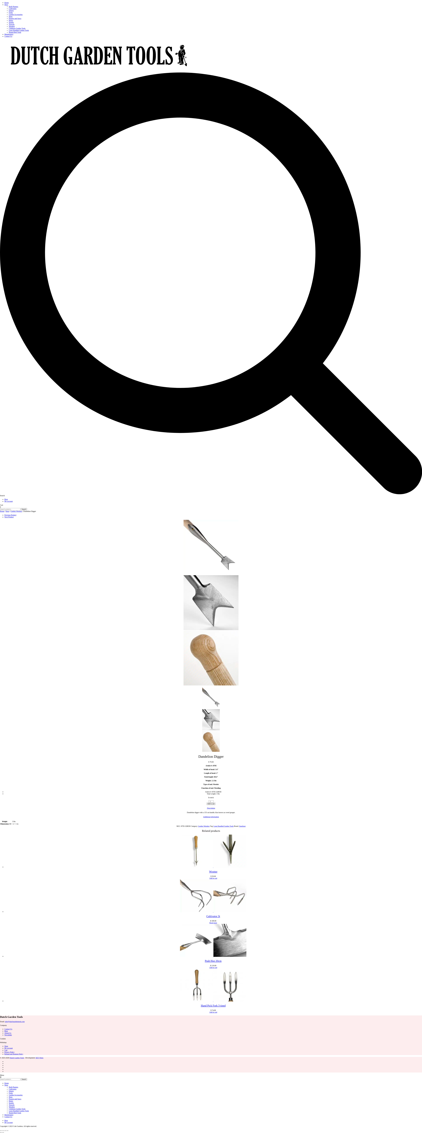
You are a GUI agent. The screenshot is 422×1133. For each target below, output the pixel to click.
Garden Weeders (16, 511)
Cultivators (12, 9)
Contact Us (8, 36)
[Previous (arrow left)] (1, 1132)
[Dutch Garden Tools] (99, 71)
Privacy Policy (9, 1052)
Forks (11, 13)
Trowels (11, 24)
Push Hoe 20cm (213, 960)
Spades (11, 22)
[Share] (5, 1130)
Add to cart (211, 804)
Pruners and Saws (15, 18)
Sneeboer (242, 826)
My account (8, 501)
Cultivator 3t (213, 916)
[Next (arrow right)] (3, 1132)
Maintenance (8, 34)
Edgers (11, 11)
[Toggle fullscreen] (3, 1130)
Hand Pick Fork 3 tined (213, 1005)
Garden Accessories (16, 14)
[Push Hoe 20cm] (213, 956)
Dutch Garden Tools (17, 1058)
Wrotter (213, 871)
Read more (213, 923)
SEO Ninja (39, 1058)
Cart (5, 1050)
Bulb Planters (13, 7)
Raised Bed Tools (15, 32)
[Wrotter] (213, 867)
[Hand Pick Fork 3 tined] (213, 1001)
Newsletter (8, 1035)
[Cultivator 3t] (213, 912)
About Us (7, 1033)
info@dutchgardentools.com (15, 1022)
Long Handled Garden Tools (19, 30)
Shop (6, 5)
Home (6, 3)
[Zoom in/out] (1, 1130)
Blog (6, 499)
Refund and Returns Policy (13, 1054)
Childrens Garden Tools (17, 28)
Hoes (10, 16)
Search (24, 509)
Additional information (211, 817)
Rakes (11, 20)
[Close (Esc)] (7, 1130)
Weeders (12, 26)
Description (211, 808)
